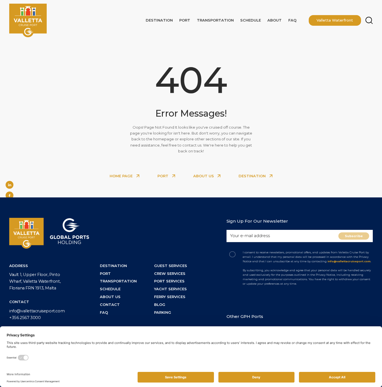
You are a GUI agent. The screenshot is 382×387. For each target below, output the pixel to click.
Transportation (215, 20)
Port (184, 20)
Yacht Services (170, 289)
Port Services (169, 281)
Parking (162, 312)
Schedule (250, 20)
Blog (159, 304)
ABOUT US (204, 176)
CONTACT (110, 304)
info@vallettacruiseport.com (37, 310)
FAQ (292, 20)
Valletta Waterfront (335, 20)
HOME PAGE (122, 176)
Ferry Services (169, 296)
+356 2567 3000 (25, 317)
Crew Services (169, 273)
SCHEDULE (110, 289)
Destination (159, 20)
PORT (163, 176)
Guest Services (170, 265)
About (274, 20)
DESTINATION (253, 176)
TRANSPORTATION (118, 281)
